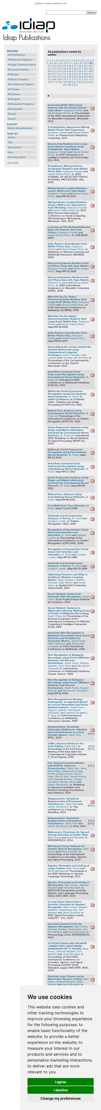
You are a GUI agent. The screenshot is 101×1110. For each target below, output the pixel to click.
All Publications (16, 54)
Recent (12, 113)
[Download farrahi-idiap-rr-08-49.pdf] (92, 320)
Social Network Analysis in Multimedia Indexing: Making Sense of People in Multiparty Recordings (69, 611)
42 (59, 71)
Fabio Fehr (74, 735)
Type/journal (14, 147)
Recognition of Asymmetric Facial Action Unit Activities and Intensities (68, 532)
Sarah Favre (55, 616)
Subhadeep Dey (68, 909)
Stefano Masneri (65, 981)
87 (75, 84)
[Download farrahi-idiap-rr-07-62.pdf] (92, 337)
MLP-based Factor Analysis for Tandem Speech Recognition (66, 847)
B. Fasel (73, 396)
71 (69, 79)
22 (49, 65)
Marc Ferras (54, 837)
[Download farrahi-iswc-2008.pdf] (92, 281)
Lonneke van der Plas (75, 357)
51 (59, 74)
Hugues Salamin (57, 710)
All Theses (13, 89)
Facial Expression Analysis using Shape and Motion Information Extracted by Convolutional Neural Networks (68, 431)
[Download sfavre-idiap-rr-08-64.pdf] (92, 684)
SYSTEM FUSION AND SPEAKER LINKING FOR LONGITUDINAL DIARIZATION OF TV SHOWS (67, 946)
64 (80, 76)
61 (64, 76)
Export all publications (20, 128)
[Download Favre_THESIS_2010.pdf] (92, 598)
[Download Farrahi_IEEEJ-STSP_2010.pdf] (92, 170)
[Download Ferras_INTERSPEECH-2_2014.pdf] (92, 836)
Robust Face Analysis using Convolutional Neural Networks (66, 412)
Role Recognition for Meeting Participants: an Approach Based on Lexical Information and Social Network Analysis (68, 703)
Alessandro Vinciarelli (75, 690)
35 (69, 68)
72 (75, 79)
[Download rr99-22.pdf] (92, 533)
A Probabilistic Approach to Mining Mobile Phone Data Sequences (68, 128)
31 (49, 68)
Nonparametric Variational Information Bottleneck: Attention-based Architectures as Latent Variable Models (68, 730)
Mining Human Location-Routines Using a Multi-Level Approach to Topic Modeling (67, 205)
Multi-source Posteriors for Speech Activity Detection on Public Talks (68, 833)
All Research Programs (20, 104)
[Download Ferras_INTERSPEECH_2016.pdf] (92, 928)
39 (90, 68)
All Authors (14, 94)
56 (85, 74)
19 (80, 63)
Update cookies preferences (50, 3)
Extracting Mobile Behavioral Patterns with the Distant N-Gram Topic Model (67, 108)
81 (75, 82)
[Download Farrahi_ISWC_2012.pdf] (92, 109)
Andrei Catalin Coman (60, 773)
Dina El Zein (62, 776)
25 (64, 65)
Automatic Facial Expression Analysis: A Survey (65, 517)
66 (90, 76)
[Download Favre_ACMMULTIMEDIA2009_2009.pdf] (92, 637)
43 (64, 71)
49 (49, 74)
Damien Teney (68, 782)
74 (85, 79)
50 (54, 74)
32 (54, 68)
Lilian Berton (66, 582)
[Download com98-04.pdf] (92, 509)
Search (12, 118)
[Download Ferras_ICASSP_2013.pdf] (92, 850)
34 (64, 68)
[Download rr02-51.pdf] (92, 376)
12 (92, 60)
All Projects (14, 99)
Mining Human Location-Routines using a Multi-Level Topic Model (67, 189)
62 (69, 76)
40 (49, 71)
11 (88, 60)
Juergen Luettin (57, 521)
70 (64, 79)
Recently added (16, 157)
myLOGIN (12, 162)
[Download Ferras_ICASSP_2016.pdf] (92, 947)
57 (90, 74)
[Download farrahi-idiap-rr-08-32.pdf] (92, 267)
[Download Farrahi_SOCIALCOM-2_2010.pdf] (92, 206)
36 (75, 68)
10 (82, 60)
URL (91, 733)
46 (80, 71)
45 (75, 71)
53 (69, 74)
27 (75, 65)
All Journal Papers (18, 69)
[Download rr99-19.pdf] (92, 519)
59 (54, 76)
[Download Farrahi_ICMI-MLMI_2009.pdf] (92, 231)
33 (59, 68)
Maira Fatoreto (66, 579)
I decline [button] (61, 1090)
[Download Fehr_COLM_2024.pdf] (92, 802)
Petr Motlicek (55, 932)
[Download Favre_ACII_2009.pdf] (92, 612)
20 (86, 63)
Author (11, 137)
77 (54, 82)
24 (59, 65)
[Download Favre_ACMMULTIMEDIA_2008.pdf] (92, 703)
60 (59, 76)
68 (54, 79)
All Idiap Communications (22, 64)
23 (54, 65)
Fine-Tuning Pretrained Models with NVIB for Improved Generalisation (66, 766)
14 (55, 63)
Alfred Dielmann (57, 643)
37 (80, 68)
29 (85, 65)
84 (90, 82)
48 (90, 71)
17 (70, 63)
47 (85, 71)
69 (59, 79)
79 (64, 82)
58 (49, 76)
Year (10, 152)
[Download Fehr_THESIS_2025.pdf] (92, 731)
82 (80, 82)
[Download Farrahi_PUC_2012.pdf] (92, 131)
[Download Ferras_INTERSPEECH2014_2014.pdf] (92, 980)
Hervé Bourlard (75, 837)
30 (90, 65)
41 (54, 71)
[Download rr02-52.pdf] (92, 395)
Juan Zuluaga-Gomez (60, 779)
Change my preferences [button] (60, 1098)
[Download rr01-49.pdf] (92, 431)
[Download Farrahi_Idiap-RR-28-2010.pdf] (92, 192)
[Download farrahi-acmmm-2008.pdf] (92, 300)
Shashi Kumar (78, 776)
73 (80, 79)
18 (75, 63)
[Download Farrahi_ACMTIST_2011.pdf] (92, 148)
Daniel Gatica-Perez (59, 113)
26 (69, 65)
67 (49, 79)
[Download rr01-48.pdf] (92, 414)
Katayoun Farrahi (73, 110)
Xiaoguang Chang (72, 771)
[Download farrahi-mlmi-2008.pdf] (92, 248)
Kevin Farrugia (71, 355)
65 (85, 76)
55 (80, 74)
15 (60, 63)
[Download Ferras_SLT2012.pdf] (92, 869)
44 (69, 71)
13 (50, 63)
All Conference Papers (20, 84)
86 (69, 84)
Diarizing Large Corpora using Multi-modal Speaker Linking (66, 977)
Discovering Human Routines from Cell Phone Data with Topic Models (68, 264)
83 (85, 82)
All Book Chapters (18, 79)
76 (49, 82)
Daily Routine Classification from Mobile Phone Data (67, 245)
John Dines (64, 665)
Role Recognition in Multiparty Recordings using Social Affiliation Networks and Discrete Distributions (68, 659)
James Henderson (58, 784)
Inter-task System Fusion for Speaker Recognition (65, 925)
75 (90, 79)
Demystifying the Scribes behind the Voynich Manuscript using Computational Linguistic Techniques (69, 350)
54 (75, 74)
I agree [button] (60, 1082)
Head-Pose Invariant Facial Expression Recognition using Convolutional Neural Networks (66, 374)
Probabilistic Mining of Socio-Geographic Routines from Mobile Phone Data (68, 169)
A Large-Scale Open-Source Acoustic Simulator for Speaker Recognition (66, 904)
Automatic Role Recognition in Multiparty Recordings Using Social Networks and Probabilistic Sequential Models (69, 636)
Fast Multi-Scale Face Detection (67, 505)
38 (85, 68)
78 (59, 82)
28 (80, 65)
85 (64, 84)
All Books (13, 74)
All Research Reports (19, 59)
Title (10, 142)
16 (65, 63)
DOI (91, 746)
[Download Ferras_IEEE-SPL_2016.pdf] (92, 906)
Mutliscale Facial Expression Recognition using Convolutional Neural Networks (67, 394)
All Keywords (15, 109)
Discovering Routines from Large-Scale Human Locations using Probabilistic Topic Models (68, 146)
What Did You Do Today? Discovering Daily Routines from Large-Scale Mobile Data (67, 299)
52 (64, 74)
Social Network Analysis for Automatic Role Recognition (64, 595)
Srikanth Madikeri (57, 929)
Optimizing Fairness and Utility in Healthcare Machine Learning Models (68, 577)
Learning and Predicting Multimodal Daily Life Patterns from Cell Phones (69, 230)
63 (75, 76)
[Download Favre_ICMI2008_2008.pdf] (92, 659)
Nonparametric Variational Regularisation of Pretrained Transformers (64, 801)
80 (69, 82)
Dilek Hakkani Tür (69, 712)
